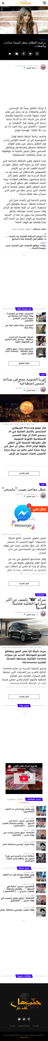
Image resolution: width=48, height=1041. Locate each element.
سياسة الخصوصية (24, 1025)
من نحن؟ (12, 1025)
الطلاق (27, 229)
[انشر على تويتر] (30, 54)
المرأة (20, 229)
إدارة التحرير (30, 68)
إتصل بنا (36, 1025)
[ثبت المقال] (23, 54)
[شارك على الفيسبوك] (37, 54)
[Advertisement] (24, 89)
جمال (14, 229)
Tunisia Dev (24, 1037)
